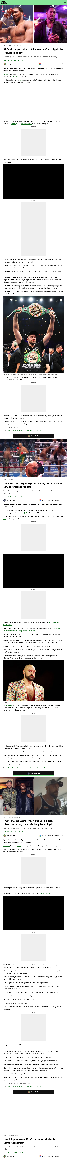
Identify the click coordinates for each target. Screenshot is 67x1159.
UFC (21, 80)
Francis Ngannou (13, 430)
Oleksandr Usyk (26, 124)
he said (5, 274)
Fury (4, 519)
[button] (63, 64)
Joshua (5, 74)
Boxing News (18, 45)
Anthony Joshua (24, 430)
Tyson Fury (13, 124)
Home (5, 45)
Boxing (11, 45)
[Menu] (65, 2)
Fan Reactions (46, 768)
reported (9, 705)
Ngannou (15, 76)
